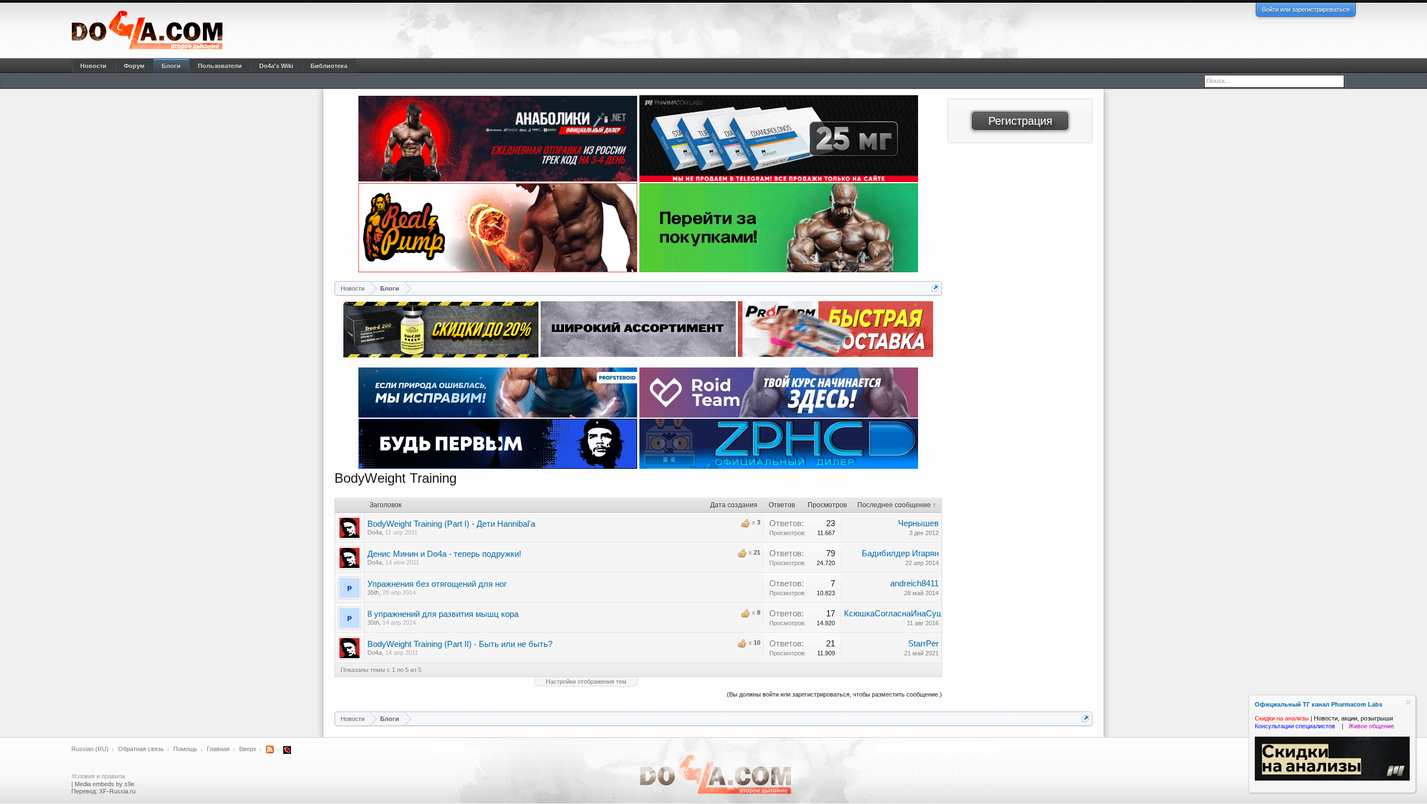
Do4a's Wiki (276, 65)
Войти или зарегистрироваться (1306, 9)
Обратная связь (141, 749)
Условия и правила (98, 776)
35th (373, 592)
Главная (218, 749)
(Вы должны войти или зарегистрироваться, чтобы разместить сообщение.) (834, 694)
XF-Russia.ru (117, 791)
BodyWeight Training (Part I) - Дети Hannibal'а (451, 523)
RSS (270, 749)
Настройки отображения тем (586, 681)
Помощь (185, 749)
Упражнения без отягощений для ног (437, 584)
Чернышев (918, 523)
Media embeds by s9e (104, 784)
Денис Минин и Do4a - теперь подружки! (444, 554)
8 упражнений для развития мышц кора (442, 614)
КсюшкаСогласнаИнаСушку (898, 613)
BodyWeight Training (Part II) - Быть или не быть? (459, 644)
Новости (93, 65)
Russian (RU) (90, 749)
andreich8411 (914, 583)
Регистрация (1020, 121)
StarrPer (923, 643)
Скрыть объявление (1408, 702)
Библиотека (328, 65)
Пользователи (220, 65)
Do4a (374, 532)
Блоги (171, 65)
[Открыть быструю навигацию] (935, 288)
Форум (134, 65)
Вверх (247, 749)
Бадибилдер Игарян (900, 553)
